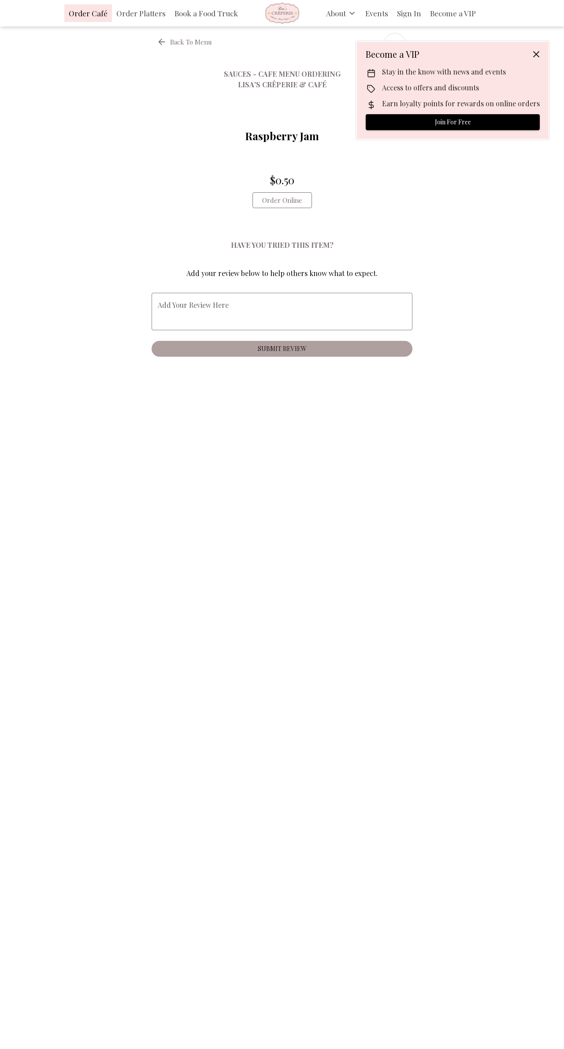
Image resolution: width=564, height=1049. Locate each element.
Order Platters (141, 13)
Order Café (88, 13)
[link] (282, 200)
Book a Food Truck (206, 13)
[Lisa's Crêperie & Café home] (282, 13)
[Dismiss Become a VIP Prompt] (536, 54)
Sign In (409, 13)
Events (376, 13)
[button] (341, 13)
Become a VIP (453, 13)
